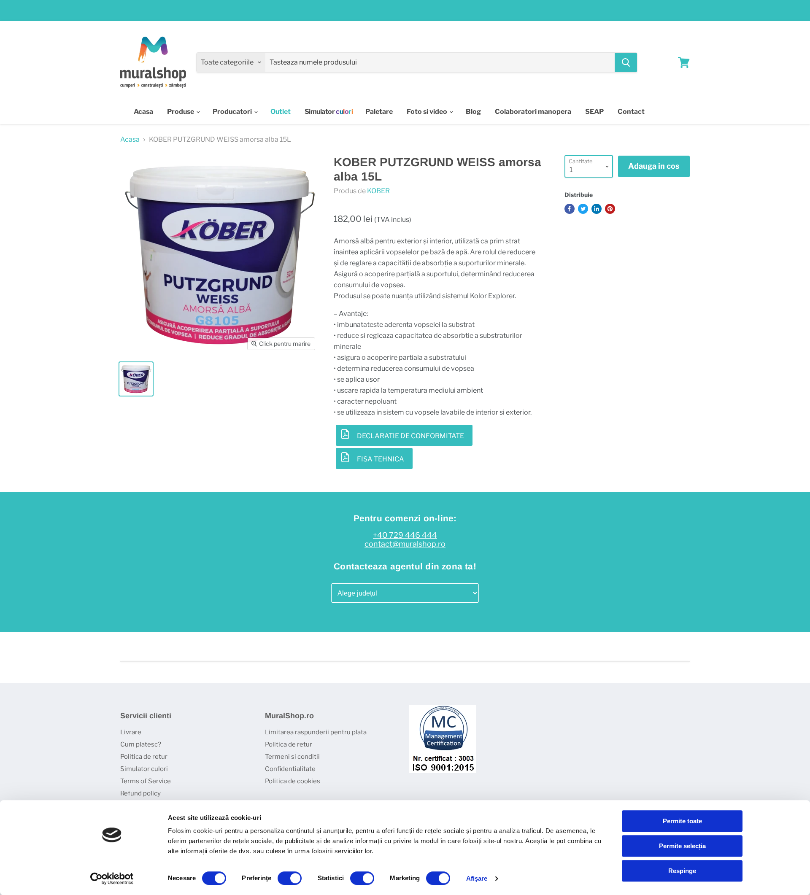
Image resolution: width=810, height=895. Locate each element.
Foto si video (427, 112)
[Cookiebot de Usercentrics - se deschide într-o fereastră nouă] (112, 878)
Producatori (233, 112)
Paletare (379, 112)
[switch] (290, 878)
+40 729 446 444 (405, 535)
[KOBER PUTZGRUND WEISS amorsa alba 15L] (136, 379)
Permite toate (682, 821)
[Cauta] (626, 62)
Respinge (682, 870)
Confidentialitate (290, 769)
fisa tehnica (380, 459)
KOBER (378, 191)
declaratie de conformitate (410, 436)
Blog (473, 112)
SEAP (594, 112)
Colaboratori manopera (533, 112)
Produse (181, 112)
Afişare (477, 878)
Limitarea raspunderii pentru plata (316, 732)
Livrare (130, 732)
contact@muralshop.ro (405, 544)
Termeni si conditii (292, 756)
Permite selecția (682, 845)
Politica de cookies (292, 781)
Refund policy (140, 793)
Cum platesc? (140, 744)
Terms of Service (145, 781)
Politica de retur (143, 756)
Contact (631, 112)
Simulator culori (144, 769)
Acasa (143, 112)
